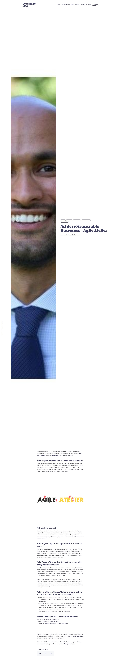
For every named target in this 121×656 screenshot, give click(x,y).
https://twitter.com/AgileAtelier (50, 621)
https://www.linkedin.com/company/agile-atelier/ (55, 623)
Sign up (94, 4)
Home (59, 4)
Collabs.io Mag (29, 5)
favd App (83, 4)
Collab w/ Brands (66, 4)
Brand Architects (75, 4)
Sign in (89, 4)
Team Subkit (71, 234)
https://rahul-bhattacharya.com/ (50, 619)
